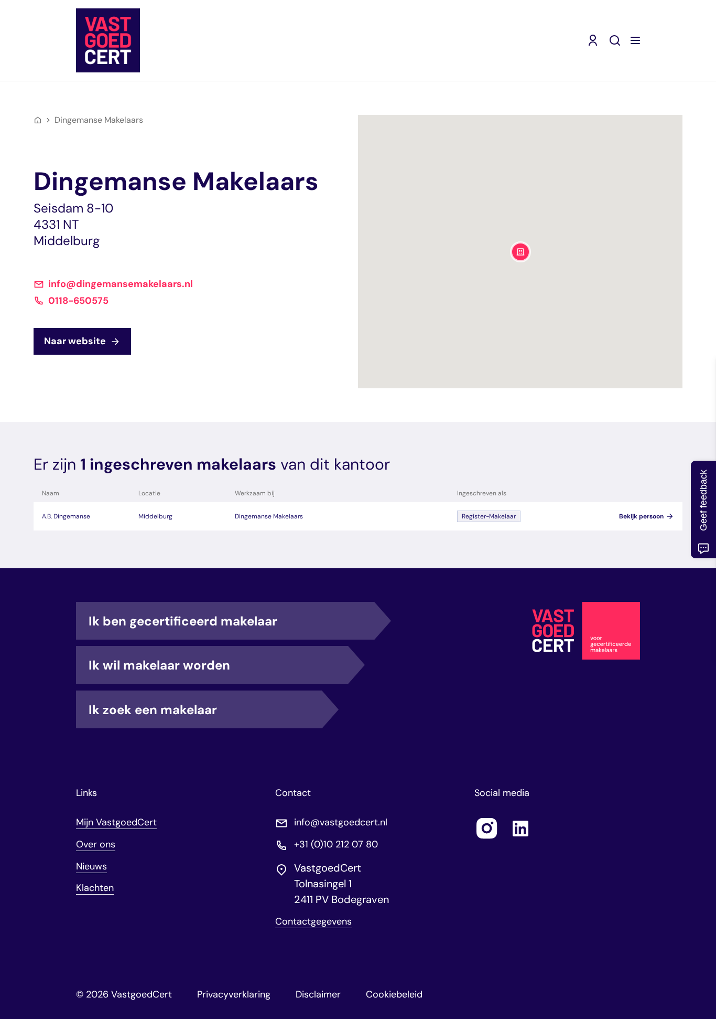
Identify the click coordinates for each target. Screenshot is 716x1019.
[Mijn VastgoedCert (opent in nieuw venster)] (593, 40)
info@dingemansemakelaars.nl (120, 284)
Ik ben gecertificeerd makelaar (183, 621)
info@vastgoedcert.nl (340, 822)
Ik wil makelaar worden (159, 665)
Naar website (75, 341)
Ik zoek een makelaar (153, 710)
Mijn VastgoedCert (116, 822)
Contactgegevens (313, 922)
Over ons (95, 844)
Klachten (95, 888)
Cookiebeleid (394, 994)
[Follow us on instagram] (486, 828)
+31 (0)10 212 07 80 (336, 844)
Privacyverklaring (233, 994)
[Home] (38, 120)
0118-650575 (78, 301)
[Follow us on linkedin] (520, 828)
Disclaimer (318, 994)
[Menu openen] (635, 40)
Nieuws (91, 866)
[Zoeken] (615, 40)
